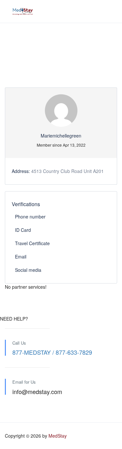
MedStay (57, 435)
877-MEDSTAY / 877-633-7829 (52, 352)
